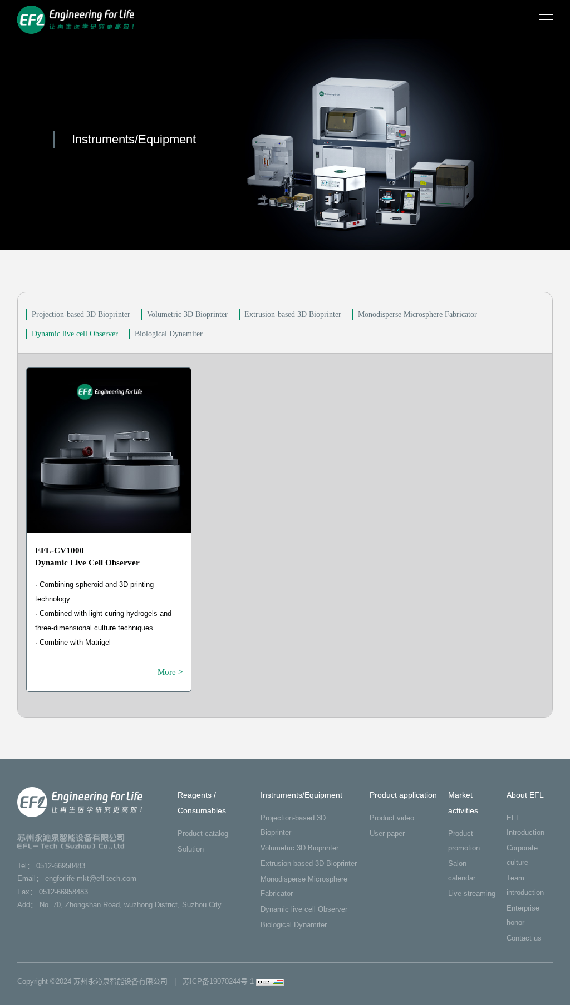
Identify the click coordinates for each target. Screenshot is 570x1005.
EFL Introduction (525, 825)
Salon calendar (461, 870)
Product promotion (464, 840)
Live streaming (471, 893)
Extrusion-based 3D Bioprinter (292, 314)
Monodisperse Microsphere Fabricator (417, 314)
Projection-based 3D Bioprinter (81, 314)
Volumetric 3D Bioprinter (187, 314)
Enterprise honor (523, 915)
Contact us (524, 938)
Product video (392, 818)
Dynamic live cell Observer (75, 334)
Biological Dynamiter (169, 334)
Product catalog (203, 833)
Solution (191, 849)
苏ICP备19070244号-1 (218, 981)
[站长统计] (270, 981)
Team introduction (525, 885)
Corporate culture (522, 855)
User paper (387, 833)
